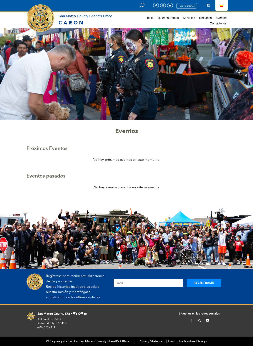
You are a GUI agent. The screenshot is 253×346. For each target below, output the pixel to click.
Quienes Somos (168, 18)
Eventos (221, 18)
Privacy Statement (152, 341)
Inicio (150, 18)
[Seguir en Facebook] (156, 5)
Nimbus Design (195, 341)
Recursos (205, 18)
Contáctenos (218, 23)
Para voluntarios (186, 5)
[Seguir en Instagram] (163, 5)
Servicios (189, 18)
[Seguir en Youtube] (170, 5)
